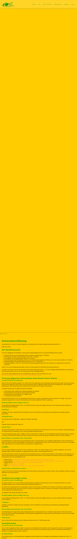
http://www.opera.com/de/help (16, 464)
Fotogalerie (66, 4)
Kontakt (72, 4)
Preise (39, 4)
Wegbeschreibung (58, 4)
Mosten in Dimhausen (47, 4)
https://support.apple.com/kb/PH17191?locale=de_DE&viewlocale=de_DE (26, 465)
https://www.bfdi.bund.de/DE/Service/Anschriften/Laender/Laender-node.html (22, 375)
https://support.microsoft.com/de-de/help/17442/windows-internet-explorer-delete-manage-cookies (38, 461)
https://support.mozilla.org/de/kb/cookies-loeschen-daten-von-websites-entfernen (33, 459)
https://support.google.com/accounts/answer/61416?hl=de (28, 462)
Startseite (34, 4)
